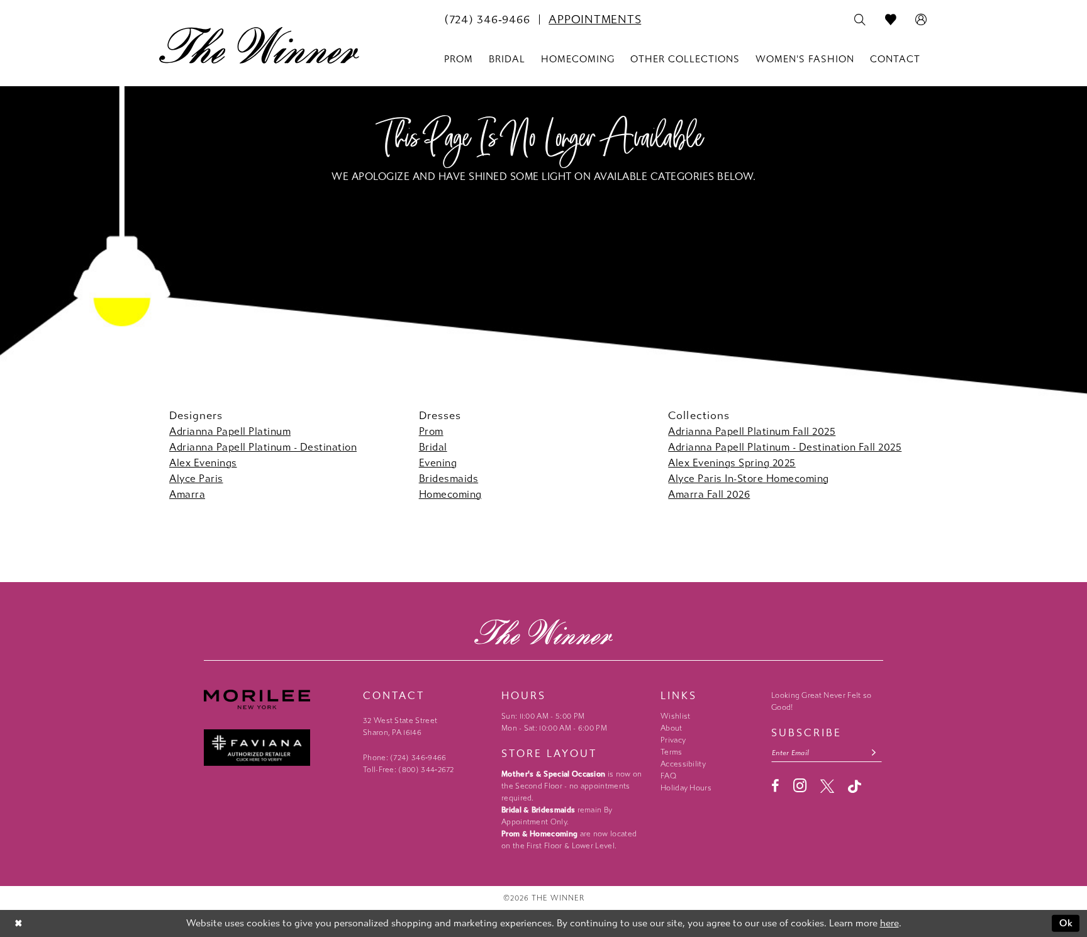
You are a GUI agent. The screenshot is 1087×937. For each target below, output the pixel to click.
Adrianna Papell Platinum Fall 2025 (751, 431)
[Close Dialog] (19, 923)
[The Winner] (259, 45)
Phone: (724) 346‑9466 (405, 757)
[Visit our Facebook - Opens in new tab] (775, 786)
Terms (672, 752)
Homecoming (450, 494)
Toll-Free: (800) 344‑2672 (408, 769)
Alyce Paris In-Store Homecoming (748, 479)
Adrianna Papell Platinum (230, 431)
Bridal (433, 447)
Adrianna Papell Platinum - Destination (263, 447)
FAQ (668, 775)
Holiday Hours (686, 787)
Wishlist (675, 716)
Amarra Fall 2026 (709, 494)
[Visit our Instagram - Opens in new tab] (799, 786)
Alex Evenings (203, 463)
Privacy (673, 740)
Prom (431, 431)
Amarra (187, 494)
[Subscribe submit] (874, 753)
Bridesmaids (449, 479)
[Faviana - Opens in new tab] (277, 747)
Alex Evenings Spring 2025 (732, 463)
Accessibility (683, 764)
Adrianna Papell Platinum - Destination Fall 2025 (784, 447)
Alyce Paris (196, 479)
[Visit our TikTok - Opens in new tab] (854, 786)
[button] (921, 20)
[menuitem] (487, 19)
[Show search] (860, 20)
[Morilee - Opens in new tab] (277, 699)
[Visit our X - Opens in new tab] (827, 786)
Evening (438, 463)
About (672, 728)
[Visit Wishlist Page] (891, 20)
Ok (1066, 923)
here (889, 923)
